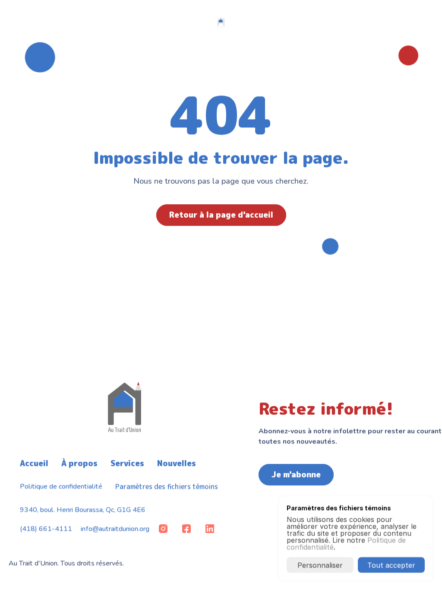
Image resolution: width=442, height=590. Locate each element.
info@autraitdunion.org (115, 528)
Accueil (34, 463)
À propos (79, 463)
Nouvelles (176, 463)
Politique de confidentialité (61, 486)
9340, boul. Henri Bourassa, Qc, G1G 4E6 (82, 509)
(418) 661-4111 (46, 528)
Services (127, 463)
